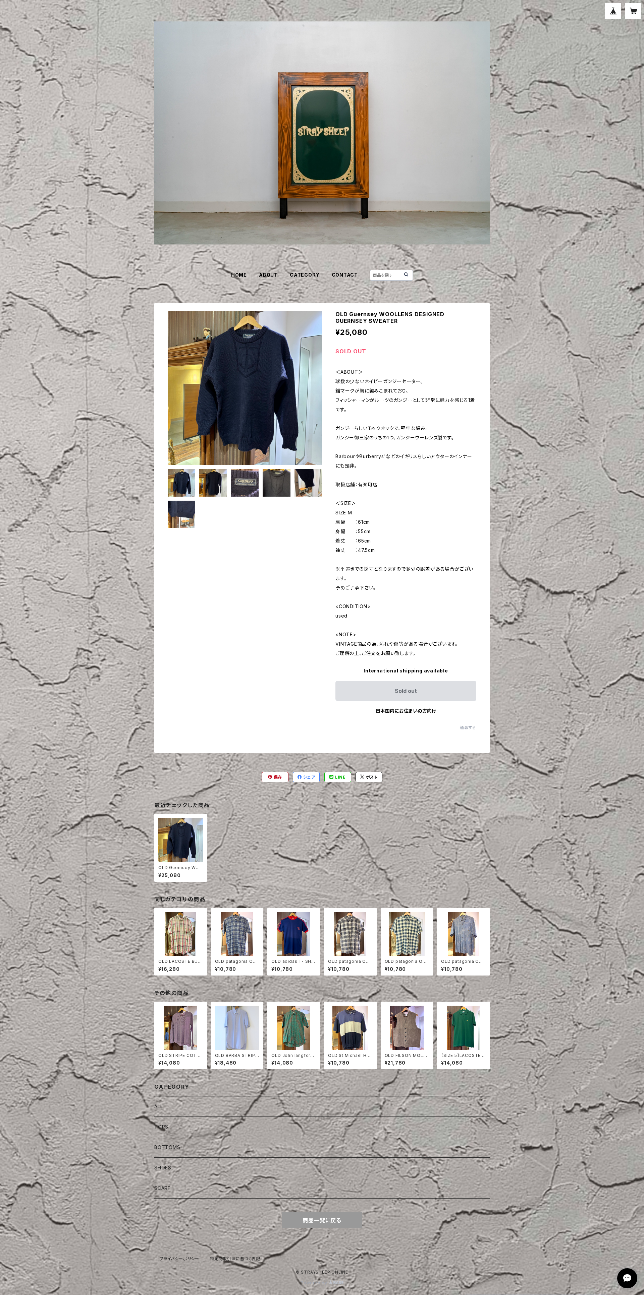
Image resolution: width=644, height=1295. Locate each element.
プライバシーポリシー (179, 1258)
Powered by (315, 1282)
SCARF (162, 1188)
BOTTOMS (167, 1147)
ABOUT (268, 275)
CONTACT (345, 275)
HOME (239, 275)
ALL (158, 1106)
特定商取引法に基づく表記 (235, 1258)
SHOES (162, 1167)
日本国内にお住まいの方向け (406, 711)
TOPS (161, 1127)
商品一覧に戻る (322, 1220)
